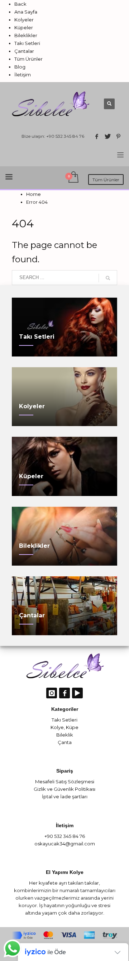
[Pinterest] (118, 136)
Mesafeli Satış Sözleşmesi (64, 781)
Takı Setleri (64, 720)
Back (20, 4)
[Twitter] (107, 136)
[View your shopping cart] (73, 177)
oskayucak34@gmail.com (64, 843)
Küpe (72, 727)
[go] (108, 277)
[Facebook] (96, 136)
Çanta (65, 742)
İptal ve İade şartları (64, 796)
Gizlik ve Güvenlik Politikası (64, 789)
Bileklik (64, 735)
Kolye (57, 727)
